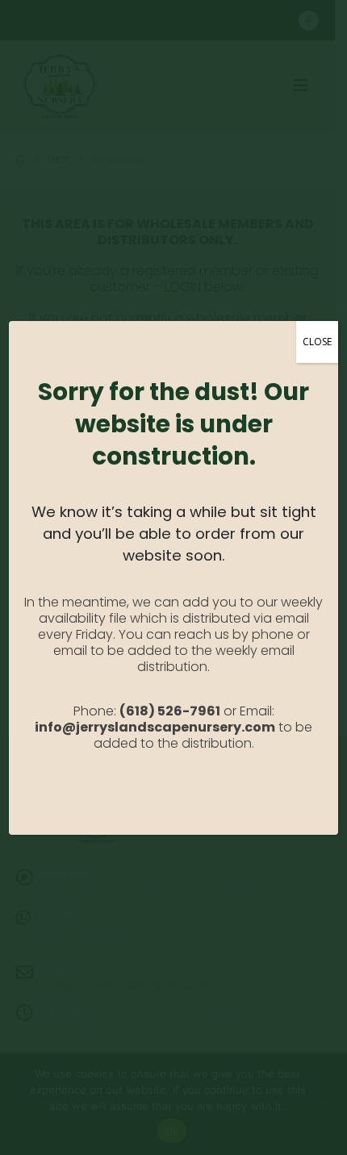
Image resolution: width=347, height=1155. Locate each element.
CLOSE (317, 341)
